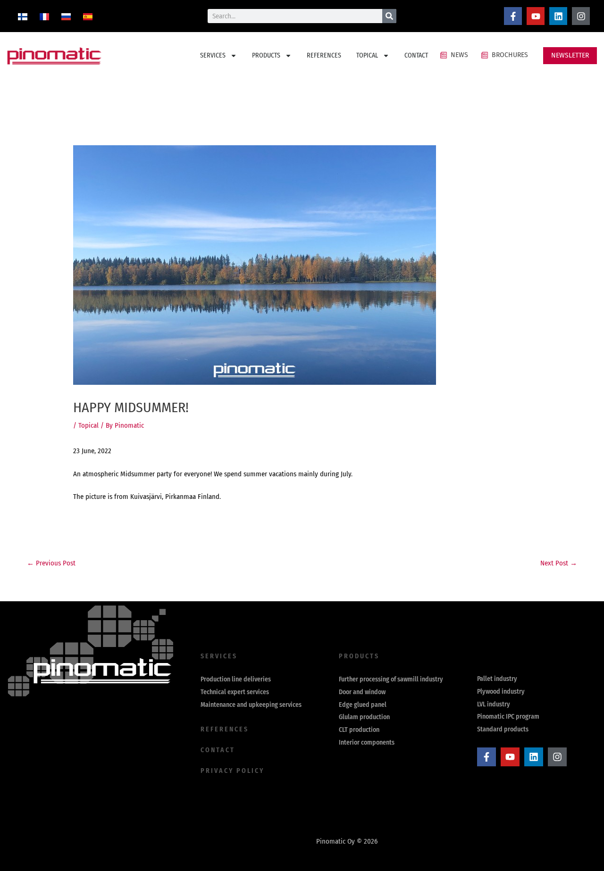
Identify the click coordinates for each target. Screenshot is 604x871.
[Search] (389, 16)
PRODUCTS (266, 55)
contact (218, 750)
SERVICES (213, 55)
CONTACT (416, 55)
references (225, 729)
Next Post (558, 563)
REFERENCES (324, 55)
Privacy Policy (232, 771)
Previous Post (51, 563)
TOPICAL (367, 55)
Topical (88, 425)
